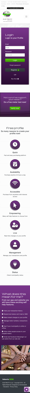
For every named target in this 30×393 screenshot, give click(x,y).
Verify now (15, 108)
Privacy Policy (14, 386)
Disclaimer (6, 386)
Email (7, 44)
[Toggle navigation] (26, 16)
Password (8, 51)
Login (15, 60)
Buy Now (14, 79)
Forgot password (15, 65)
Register (14, 70)
